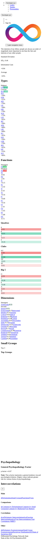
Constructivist (6, 330)
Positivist (4, 332)
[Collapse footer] (2, 489)
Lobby (12, 5)
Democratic (5, 325)
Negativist (14, 332)
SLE (2, 113)
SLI (2, 153)
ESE (2, 97)
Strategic (13, 336)
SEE (2, 125)
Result (11, 329)
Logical (3, 315)
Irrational (4, 317)
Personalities (14, 9)
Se (2, 167)
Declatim (14, 327)
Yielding (4, 334)
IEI (2, 121)
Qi (2, 205)
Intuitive (4, 313)
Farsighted (13, 338)
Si (1, 181)
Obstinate (14, 334)
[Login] (6, 45)
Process (3, 329)
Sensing (13, 313)
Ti (1, 189)
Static (3, 323)
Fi (1, 197)
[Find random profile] (6, 19)
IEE (2, 145)
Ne (2, 171)
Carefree (4, 338)
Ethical (12, 315)
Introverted (16, 311)
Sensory (4, 309)
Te (2, 193)
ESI (2, 137)
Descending (16, 321)
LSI (2, 87)
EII (2, 149)
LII (2, 105)
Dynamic (12, 323)
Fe (2, 201)
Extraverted (5, 311)
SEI (2, 101)
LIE (2, 129)
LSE (2, 141)
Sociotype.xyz (11, 3)
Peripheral (4, 319)
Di (2, 213)
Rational (14, 317)
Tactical (3, 336)
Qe (2, 209)
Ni (2, 173)
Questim (4, 327)
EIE (2, 109)
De (2, 217)
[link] (6, 498)
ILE (2, 91)
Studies (12, 7)
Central (14, 319)
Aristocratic (5, 305)
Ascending (5, 321)
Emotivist (17, 330)
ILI (2, 133)
